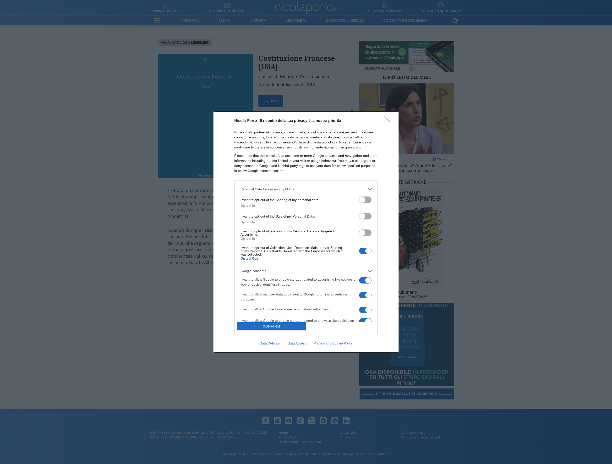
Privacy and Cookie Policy (333, 343)
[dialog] (306, 232)
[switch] (365, 200)
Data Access (297, 343)
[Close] (388, 121)
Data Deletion (270, 343)
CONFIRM (271, 326)
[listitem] (306, 189)
